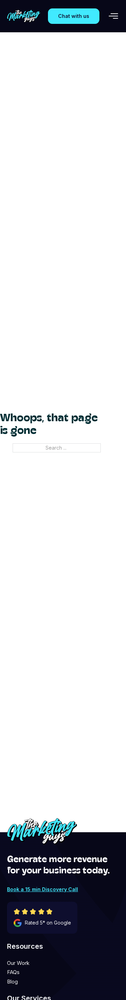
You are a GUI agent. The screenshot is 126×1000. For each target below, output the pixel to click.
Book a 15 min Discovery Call (42, 889)
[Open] (113, 16)
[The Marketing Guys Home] (24, 16)
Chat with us (73, 16)
